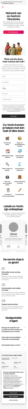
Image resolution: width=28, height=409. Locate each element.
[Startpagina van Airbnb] (3, 7)
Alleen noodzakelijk (13, 396)
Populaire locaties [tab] (6, 358)
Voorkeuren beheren (13, 400)
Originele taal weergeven (8, 3)
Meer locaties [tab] (15, 358)
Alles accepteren (13, 393)
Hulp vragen (13, 116)
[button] (13, 330)
